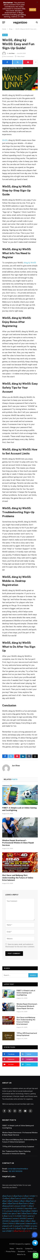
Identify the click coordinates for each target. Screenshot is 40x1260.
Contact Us (29, 1248)
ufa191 (23, 1198)
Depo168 (27, 1208)
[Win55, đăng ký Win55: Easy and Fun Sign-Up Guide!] (20, 78)
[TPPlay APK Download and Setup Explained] (8, 1036)
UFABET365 (21, 1216)
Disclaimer (21, 1251)
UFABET (33, 1196)
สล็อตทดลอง (6, 1218)
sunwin (15, 1218)
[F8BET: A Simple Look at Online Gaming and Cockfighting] (20, 795)
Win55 (5, 140)
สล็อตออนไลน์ (7, 1206)
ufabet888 (14, 1221)
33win (30, 1198)
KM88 (34, 1211)
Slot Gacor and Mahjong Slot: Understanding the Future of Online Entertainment (17, 877)
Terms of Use (32, 1251)
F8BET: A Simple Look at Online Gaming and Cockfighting (26, 993)
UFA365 (19, 1208)
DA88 (4, 1213)
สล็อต (26, 1196)
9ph (19, 1213)
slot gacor (12, 1213)
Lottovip (8, 1211)
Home (12, 1248)
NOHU (11, 1223)
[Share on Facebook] (7, 62)
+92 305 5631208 (15, 1171)
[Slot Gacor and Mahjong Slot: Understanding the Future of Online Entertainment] (20, 862)
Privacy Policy (10, 1251)
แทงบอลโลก (18, 1226)
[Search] (36, 22)
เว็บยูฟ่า (24, 1228)
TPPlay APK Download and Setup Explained (18, 1146)
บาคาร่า (12, 1208)
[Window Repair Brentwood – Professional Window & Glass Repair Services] (20, 827)
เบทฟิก (30, 1228)
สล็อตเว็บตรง (7, 1196)
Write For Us (21, 1254)
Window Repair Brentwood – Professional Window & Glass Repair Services (18, 842)
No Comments (8, 56)
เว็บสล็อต (5, 1198)
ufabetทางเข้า (31, 1223)
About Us (19, 1248)
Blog (5, 35)
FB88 (27, 1226)
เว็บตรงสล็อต (25, 1211)
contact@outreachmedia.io (18, 1169)
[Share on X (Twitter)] (18, 62)
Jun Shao (12, 53)
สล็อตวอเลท (20, 1223)
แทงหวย (16, 1211)
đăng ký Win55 (30, 263)
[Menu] (3, 22)
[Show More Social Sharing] (36, 62)
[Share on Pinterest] (28, 62)
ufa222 (5, 1208)
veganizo (27, 1244)
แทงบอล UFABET (20, 1206)
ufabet (16, 1201)
